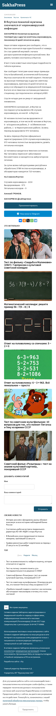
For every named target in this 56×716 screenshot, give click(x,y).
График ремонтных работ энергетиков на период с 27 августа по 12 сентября (28, 544)
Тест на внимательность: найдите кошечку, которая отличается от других (29, 562)
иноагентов (9, 651)
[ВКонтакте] (20, 220)
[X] (28, 220)
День (19, 555)
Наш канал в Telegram (30, 213)
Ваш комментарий (12, 492)
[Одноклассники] (24, 220)
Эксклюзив (8, 17)
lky (22, 661)
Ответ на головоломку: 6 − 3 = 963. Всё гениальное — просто (27, 384)
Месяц (34, 555)
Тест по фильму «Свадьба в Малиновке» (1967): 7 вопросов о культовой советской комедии (28, 265)
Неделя (27, 555)
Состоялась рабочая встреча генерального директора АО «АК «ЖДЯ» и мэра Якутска (25, 530)
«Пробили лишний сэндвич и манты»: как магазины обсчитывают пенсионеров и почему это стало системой (29, 591)
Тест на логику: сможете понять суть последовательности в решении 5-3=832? (24, 569)
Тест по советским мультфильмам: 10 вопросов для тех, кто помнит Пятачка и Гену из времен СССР (27, 424)
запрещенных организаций (27, 651)
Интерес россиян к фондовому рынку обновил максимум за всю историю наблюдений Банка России (26, 522)
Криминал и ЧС (26, 17)
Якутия (16, 17)
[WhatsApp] (31, 220)
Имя (6, 481)
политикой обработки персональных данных (22, 700)
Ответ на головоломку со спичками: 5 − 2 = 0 (27, 345)
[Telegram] (35, 220)
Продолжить (28, 709)
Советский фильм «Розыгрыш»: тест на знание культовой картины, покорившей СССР (28, 466)
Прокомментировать (28, 205)
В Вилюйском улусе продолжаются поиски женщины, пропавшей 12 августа (25, 537)
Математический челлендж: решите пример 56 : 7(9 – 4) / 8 (26, 305)
